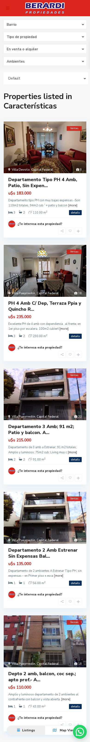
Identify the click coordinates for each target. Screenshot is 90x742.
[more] (72, 205)
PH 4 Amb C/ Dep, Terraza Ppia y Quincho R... (44, 306)
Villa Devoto (21, 170)
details (75, 212)
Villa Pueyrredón (23, 293)
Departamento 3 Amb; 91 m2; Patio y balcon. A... (41, 429)
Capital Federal (42, 170)
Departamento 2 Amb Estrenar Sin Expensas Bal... (43, 553)
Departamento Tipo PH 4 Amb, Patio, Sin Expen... (42, 182)
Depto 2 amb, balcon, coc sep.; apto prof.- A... (42, 677)
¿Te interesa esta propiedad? (40, 224)
